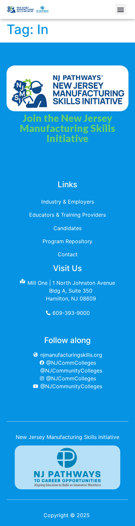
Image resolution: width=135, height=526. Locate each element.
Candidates (67, 228)
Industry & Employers (67, 201)
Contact (68, 254)
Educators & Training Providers (67, 214)
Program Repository (67, 241)
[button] (120, 9)
